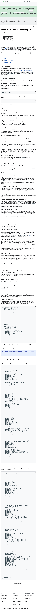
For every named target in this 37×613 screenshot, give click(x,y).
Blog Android (15, 598)
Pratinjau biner (3, 599)
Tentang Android (4, 608)
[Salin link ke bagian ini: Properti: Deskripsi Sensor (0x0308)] (18, 83)
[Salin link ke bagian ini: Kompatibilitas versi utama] (14, 299)
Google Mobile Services (28, 599)
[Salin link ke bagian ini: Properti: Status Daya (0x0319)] (16, 175)
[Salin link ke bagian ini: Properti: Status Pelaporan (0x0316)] (18, 163)
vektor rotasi (30, 216)
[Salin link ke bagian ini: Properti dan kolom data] (16, 78)
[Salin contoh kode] (35, 91)
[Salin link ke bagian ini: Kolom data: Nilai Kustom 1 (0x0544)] (18, 209)
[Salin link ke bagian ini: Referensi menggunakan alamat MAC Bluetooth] (21, 135)
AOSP (2, 26)
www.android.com (28, 598)
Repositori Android (4, 595)
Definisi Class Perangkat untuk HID (9, 58)
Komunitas (9, 608)
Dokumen (5, 26)
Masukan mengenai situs (24, 608)
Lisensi (16, 608)
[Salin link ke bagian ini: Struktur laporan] (11, 253)
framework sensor (7, 48)
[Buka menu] (2, 1)
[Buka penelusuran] (23, 1)
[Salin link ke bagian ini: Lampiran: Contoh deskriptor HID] (20, 360)
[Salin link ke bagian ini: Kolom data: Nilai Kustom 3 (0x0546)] (18, 239)
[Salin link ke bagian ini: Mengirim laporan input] (15, 264)
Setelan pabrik (3, 601)
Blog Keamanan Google (16, 599)
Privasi (19, 608)
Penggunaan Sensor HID (7, 62)
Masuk (35, 1)
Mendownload (3, 598)
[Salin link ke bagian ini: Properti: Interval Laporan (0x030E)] (17, 186)
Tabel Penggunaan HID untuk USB (8, 60)
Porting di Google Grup (16, 604)
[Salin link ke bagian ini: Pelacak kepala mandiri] (11, 127)
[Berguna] (33, 26)
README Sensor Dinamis (5, 55)
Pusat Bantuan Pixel (28, 596)
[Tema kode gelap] (34, 91)
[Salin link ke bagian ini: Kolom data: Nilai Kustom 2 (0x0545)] (18, 229)
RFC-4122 (18, 158)
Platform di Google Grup (17, 601)
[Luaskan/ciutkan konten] (8, 32)
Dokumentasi (4, 4)
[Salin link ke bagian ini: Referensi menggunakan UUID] (14, 155)
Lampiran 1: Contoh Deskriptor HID (26, 70)
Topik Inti (9, 26)
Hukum (13, 608)
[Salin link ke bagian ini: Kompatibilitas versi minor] (14, 291)
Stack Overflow (27, 601)
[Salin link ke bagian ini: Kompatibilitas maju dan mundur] (20, 279)
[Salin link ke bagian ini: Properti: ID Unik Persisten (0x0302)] (18, 118)
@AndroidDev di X (16, 596)
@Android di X (15, 595)
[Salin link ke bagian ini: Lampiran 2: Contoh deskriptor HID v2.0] (24, 466)
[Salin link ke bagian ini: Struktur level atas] (12, 66)
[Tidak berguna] (35, 26)
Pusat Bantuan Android (28, 595)
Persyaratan (3, 596)
